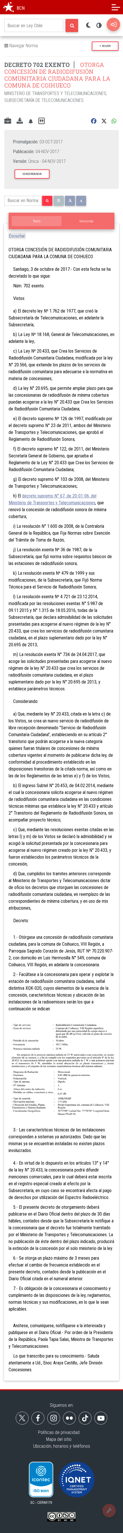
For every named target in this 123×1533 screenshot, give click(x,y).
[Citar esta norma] (41, 121)
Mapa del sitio (59, 1439)
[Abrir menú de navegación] (116, 7)
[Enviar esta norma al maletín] (7, 121)
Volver (105, 46)
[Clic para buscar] (72, 25)
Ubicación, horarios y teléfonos (61, 1446)
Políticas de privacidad (59, 1432)
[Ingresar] (113, 24)
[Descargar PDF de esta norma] (20, 121)
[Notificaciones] (30, 121)
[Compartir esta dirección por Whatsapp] (114, 121)
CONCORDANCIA (32, 173)
